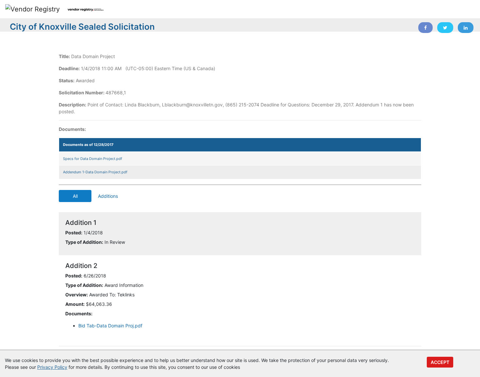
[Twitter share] (445, 27)
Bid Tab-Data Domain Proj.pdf (110, 325)
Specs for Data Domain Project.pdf (92, 158)
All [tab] (75, 196)
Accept (440, 362)
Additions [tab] (108, 196)
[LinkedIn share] (465, 27)
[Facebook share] (425, 27)
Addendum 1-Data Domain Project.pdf (95, 172)
